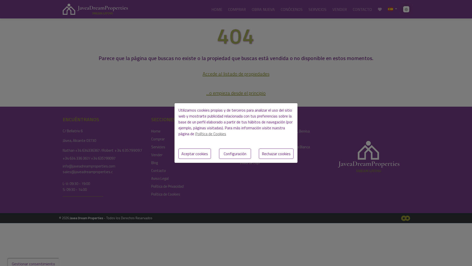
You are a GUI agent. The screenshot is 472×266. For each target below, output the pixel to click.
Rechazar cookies (276, 154)
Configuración (235, 154)
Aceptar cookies (194, 154)
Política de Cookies (210, 134)
